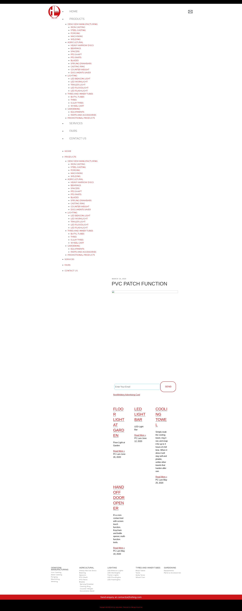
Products (76, 18)
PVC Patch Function (139, 283)
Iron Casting (78, 27)
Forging (75, 33)
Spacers (75, 51)
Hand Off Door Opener (119, 497)
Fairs (73, 130)
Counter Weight (80, 69)
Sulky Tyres (77, 103)
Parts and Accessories (83, 115)
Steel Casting (78, 30)
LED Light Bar (139, 414)
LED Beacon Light (80, 78)
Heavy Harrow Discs (82, 45)
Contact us (77, 138)
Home (73, 11)
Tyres (74, 100)
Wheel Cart (77, 106)
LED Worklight (79, 81)
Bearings (76, 48)
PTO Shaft (76, 54)
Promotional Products (81, 118)
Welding (75, 39)
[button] (124, 146)
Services (76, 123)
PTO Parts (76, 57)
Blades (75, 60)
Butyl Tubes (77, 97)
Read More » (119, 451)
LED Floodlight (79, 87)
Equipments (77, 112)
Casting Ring (78, 66)
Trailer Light (78, 84)
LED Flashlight (79, 91)
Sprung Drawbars (81, 63)
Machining (77, 36)
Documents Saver (81, 72)
